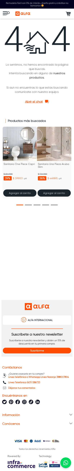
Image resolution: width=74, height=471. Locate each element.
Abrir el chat (34, 101)
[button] (19, 205)
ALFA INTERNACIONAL (40, 320)
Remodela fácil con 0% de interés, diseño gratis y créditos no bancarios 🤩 (37, 4)
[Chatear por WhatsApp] (65, 462)
